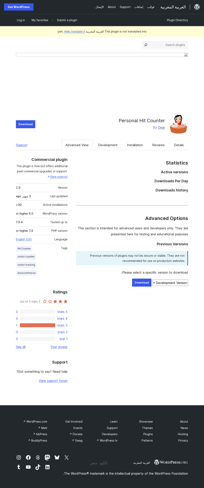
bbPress (40, 434)
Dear (161, 127)
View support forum (53, 381)
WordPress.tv (107, 440)
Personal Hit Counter (142, 120)
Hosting (183, 434)
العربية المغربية (141, 462)
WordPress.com (35, 421)
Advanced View (77, 145)
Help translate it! (71, 31)
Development (108, 145)
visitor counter (26, 256)
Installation (135, 145)
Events (78, 428)
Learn (114, 421)
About (184, 421)
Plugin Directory (177, 20)
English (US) (24, 239)
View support (59, 176)
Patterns (147, 440)
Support (21, 145)
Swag (77, 440)
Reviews (158, 145)
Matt (42, 428)
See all (21, 347)
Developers (110, 434)
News (184, 428)
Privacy (183, 440)
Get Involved (73, 421)
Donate (75, 434)
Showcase (146, 421)
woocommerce (27, 272)
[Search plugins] (146, 45)
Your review (59, 347)
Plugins (148, 434)
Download (26, 124)
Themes (147, 428)
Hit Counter (24, 248)
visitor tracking (26, 264)
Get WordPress (19, 7)
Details (179, 145)
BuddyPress (37, 440)
